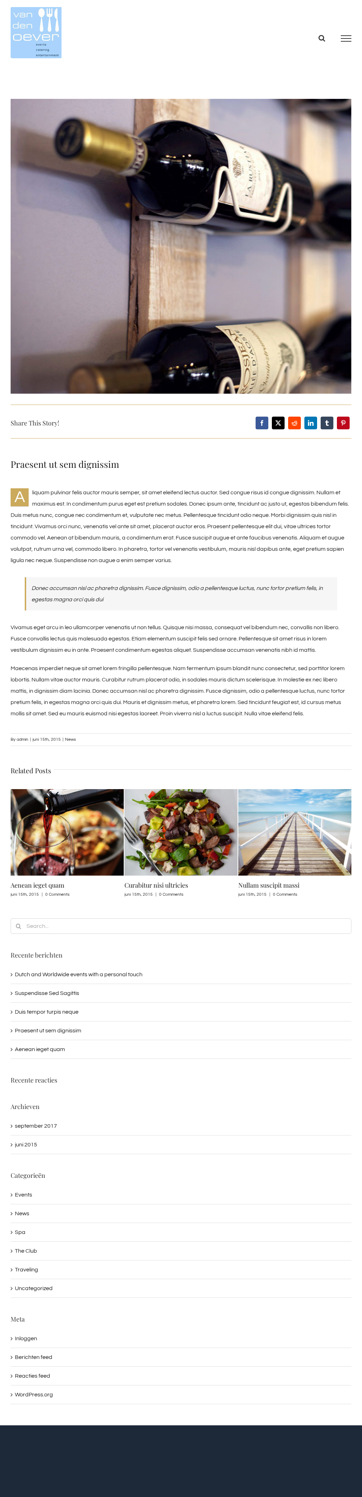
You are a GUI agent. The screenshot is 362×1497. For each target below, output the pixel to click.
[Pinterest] (343, 423)
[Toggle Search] (322, 38)
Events (23, 1195)
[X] (278, 423)
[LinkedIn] (311, 423)
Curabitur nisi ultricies (42, 885)
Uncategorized (34, 1288)
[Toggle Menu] (346, 38)
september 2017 (36, 1126)
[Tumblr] (327, 423)
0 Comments (57, 894)
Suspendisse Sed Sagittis (272, 885)
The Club (26, 1251)
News (70, 739)
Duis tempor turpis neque (46, 1012)
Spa (20, 1232)
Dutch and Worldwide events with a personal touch (78, 974)
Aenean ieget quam (40, 1049)
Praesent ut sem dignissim (48, 1030)
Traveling (26, 1269)
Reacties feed (32, 1376)
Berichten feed (33, 1357)
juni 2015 (26, 1144)
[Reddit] (294, 423)
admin (22, 739)
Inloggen (26, 1338)
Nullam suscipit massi (155, 885)
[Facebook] (262, 423)
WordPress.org (34, 1394)
